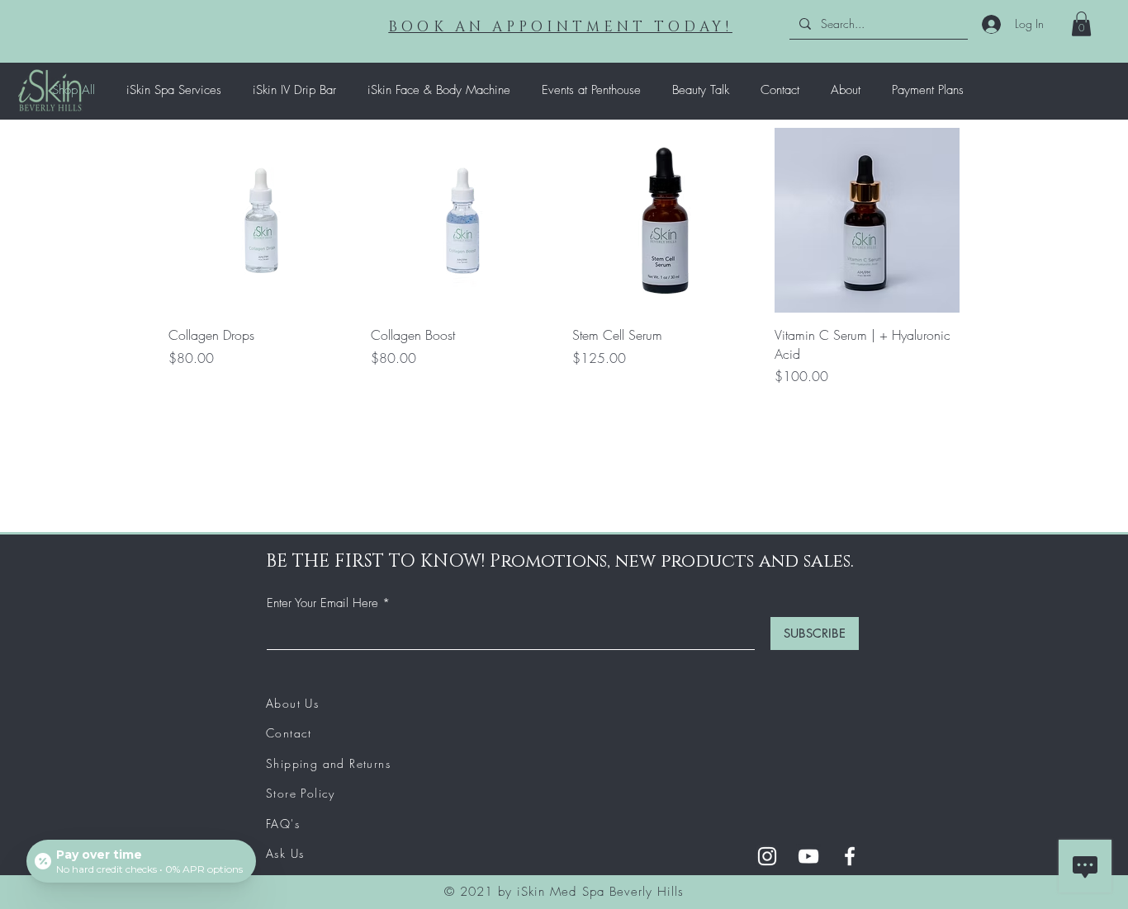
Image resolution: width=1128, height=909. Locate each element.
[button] (1081, 24)
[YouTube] (808, 856)
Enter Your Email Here (322, 603)
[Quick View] (261, 220)
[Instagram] (767, 856)
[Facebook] (849, 856)
